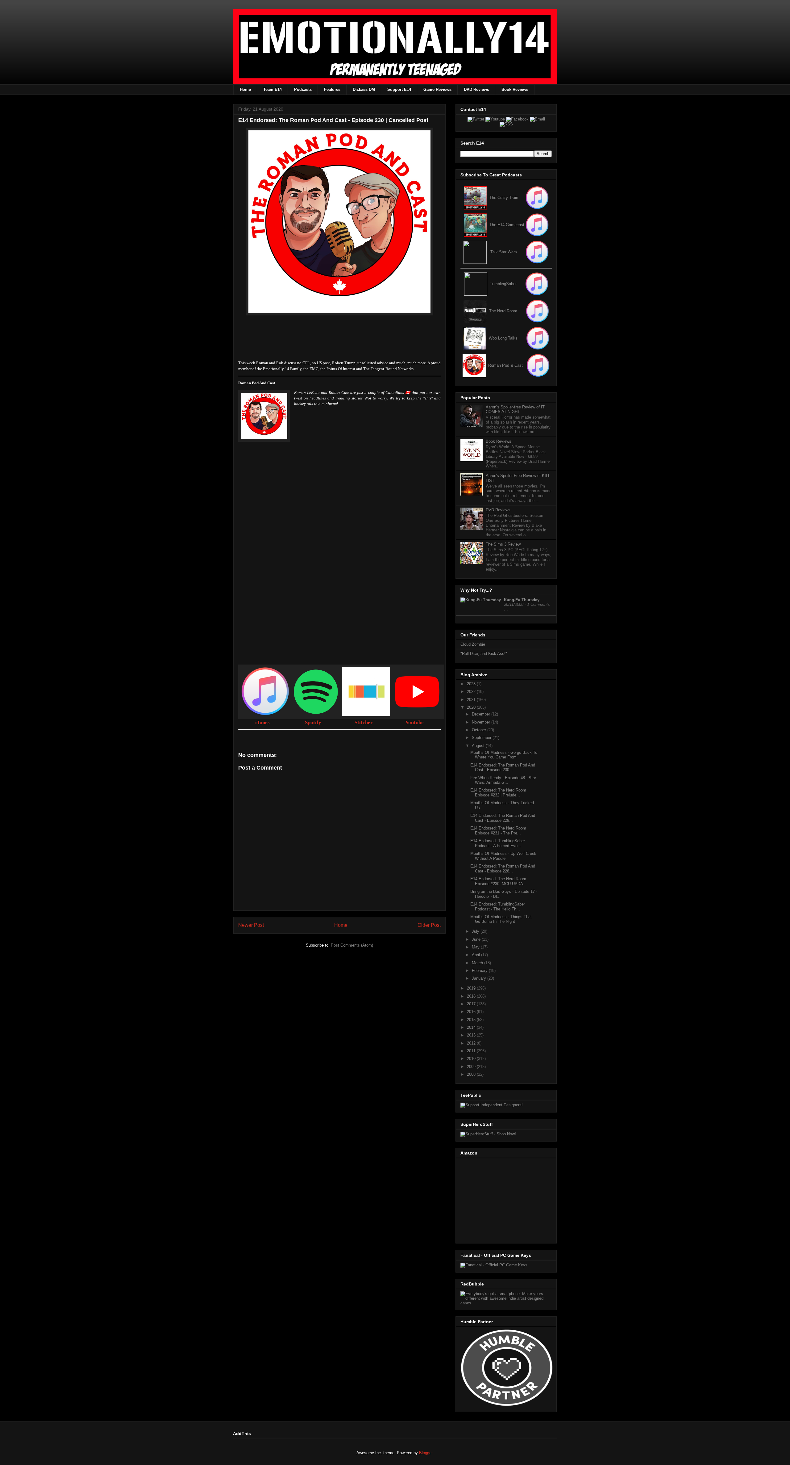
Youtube (414, 722)
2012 (472, 1043)
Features (332, 89)
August (479, 745)
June (477, 939)
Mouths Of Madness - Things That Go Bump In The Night (501, 919)
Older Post (429, 925)
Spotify (313, 722)
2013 (472, 1035)
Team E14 (272, 89)
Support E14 (399, 89)
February (480, 970)
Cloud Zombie (472, 644)
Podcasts (303, 89)
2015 (472, 1019)
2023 (472, 684)
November (481, 722)
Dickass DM (364, 89)
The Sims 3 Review (503, 544)
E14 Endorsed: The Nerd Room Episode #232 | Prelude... (498, 792)
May (476, 947)
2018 (472, 996)
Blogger (425, 1452)
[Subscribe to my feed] (475, 224)
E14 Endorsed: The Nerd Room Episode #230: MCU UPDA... (498, 881)
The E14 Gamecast (506, 224)
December (481, 714)
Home (245, 89)
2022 (472, 691)
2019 (472, 988)
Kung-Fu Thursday (521, 599)
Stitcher (364, 722)
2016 (472, 1011)
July (476, 931)
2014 (472, 1027)
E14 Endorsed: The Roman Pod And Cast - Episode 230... (502, 767)
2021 (472, 699)
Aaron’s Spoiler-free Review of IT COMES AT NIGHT (515, 409)
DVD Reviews (476, 89)
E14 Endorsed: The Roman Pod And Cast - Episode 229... (502, 818)
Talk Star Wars (503, 252)
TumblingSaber (503, 283)
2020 (472, 707)
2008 (472, 1074)
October (479, 730)
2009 (472, 1066)
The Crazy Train (503, 197)
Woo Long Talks (503, 338)
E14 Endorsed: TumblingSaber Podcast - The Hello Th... (497, 906)
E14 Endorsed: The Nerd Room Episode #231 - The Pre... (498, 830)
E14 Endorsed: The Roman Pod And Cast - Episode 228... (502, 868)
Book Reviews (514, 89)
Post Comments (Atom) (352, 945)
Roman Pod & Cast (505, 365)
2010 (472, 1058)
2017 (472, 1004)
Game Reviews (437, 89)
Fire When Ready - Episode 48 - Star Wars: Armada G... (503, 780)
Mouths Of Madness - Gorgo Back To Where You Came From (503, 755)
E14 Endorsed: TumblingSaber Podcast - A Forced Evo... (497, 843)
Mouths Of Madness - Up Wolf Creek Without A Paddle (503, 856)
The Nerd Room (503, 311)
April (476, 954)
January (479, 978)
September (482, 737)
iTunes (262, 722)
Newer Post (251, 925)
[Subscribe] (537, 224)
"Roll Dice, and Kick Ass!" (483, 653)
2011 (472, 1051)
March (478, 962)
